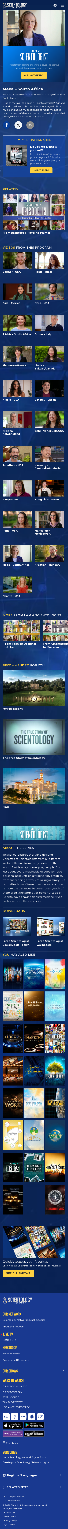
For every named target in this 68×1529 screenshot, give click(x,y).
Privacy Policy (10, 1520)
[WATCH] (55, 1006)
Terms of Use (9, 1512)
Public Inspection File (13, 1496)
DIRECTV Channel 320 (15, 1386)
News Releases (11, 1353)
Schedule (9, 1340)
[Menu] (62, 5)
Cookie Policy (9, 1516)
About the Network (13, 1326)
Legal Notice (9, 1524)
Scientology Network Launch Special (24, 1319)
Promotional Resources (16, 1360)
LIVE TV (8, 1334)
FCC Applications (11, 1500)
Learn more (41, 170)
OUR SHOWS (10, 1370)
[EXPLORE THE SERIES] (13, 974)
